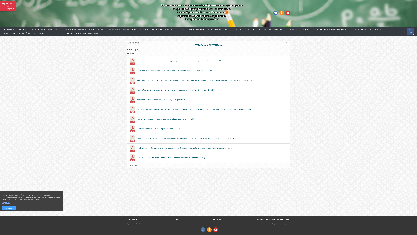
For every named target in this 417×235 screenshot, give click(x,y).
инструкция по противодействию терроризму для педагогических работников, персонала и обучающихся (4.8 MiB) (179, 61)
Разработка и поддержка (281, 224)
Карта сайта (217, 219)
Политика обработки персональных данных (273, 219)
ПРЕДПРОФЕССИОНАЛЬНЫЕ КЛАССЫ (92, 29)
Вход (176, 219)
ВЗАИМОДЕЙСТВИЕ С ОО (276, 29)
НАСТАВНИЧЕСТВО (259, 29)
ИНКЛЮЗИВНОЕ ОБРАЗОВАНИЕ (87, 33)
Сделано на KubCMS (134, 224)
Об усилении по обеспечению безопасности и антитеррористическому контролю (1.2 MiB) (170, 158)
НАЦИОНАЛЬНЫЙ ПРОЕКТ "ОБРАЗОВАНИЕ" (147, 29)
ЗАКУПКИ (70, 33)
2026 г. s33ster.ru (133, 219)
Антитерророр (133, 50)
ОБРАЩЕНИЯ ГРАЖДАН (196, 29)
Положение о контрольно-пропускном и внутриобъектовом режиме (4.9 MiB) (165, 119)
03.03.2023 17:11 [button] (133, 43)
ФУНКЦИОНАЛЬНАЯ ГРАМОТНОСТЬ (337, 29)
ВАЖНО (182, 29)
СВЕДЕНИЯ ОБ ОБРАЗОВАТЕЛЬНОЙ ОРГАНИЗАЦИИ (26, 29)
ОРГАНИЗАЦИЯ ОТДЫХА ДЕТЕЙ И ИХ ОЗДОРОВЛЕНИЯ (24, 33)
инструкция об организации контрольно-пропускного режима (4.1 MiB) (163, 100)
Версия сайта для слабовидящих (8, 6)
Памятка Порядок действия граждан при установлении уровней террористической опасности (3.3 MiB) (175, 90)
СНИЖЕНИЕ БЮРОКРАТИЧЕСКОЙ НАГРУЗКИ (305, 29)
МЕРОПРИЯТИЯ (171, 29)
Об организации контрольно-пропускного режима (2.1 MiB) (158, 129)
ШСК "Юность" (59, 33)
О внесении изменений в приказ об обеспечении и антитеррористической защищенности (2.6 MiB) (174, 71)
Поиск (410, 31)
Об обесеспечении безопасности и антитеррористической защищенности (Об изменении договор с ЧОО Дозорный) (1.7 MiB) (184, 148)
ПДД (49, 33)
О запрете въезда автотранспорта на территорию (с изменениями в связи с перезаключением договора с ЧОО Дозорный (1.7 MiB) (186, 138)
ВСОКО (247, 29)
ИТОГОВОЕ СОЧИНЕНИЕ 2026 (369, 29)
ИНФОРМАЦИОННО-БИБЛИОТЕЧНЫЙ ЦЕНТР (225, 29)
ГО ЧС (354, 29)
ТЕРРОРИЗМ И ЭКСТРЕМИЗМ (118, 29)
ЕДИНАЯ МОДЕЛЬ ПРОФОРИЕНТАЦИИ (62, 29)
